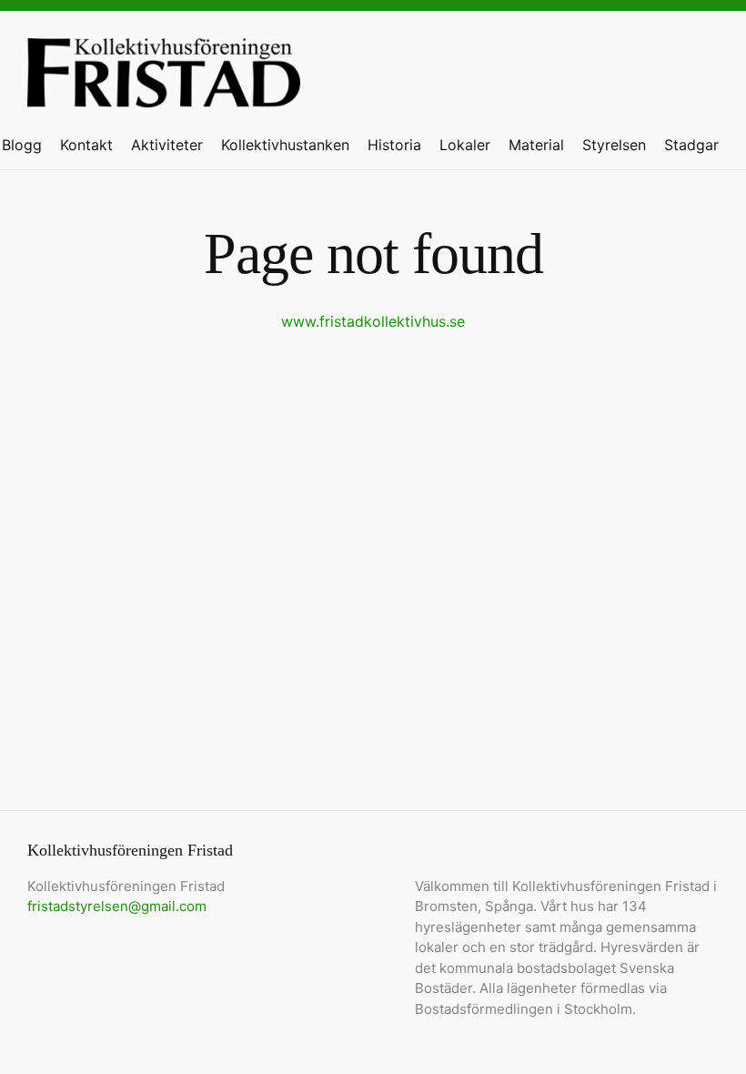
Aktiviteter (167, 145)
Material (536, 145)
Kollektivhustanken (285, 145)
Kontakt (86, 145)
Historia (394, 145)
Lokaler (464, 145)
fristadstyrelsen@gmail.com (117, 906)
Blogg (22, 145)
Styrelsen (614, 145)
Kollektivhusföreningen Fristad (163, 79)
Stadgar (691, 145)
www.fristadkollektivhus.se (373, 321)
